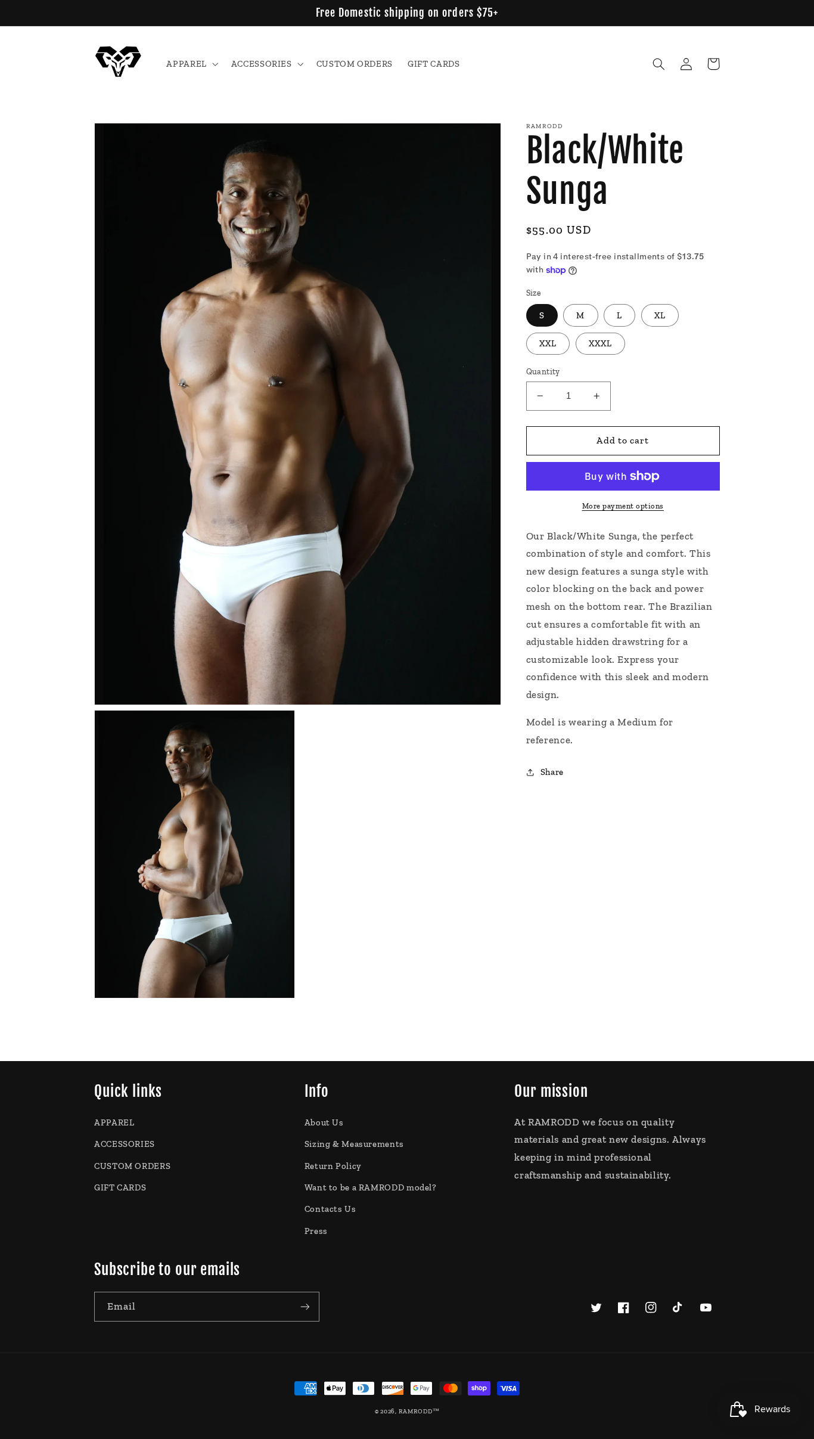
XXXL (600, 343)
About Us (324, 1122)
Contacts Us (330, 1209)
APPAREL (114, 1122)
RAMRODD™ (419, 1411)
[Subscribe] (305, 1306)
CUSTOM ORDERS (132, 1166)
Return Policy (333, 1166)
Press (316, 1231)
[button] (191, 64)
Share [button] (552, 772)
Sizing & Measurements (354, 1144)
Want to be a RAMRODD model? (371, 1187)
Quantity (543, 371)
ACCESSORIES (124, 1144)
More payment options (623, 505)
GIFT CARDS (120, 1187)
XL (660, 315)
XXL (548, 343)
